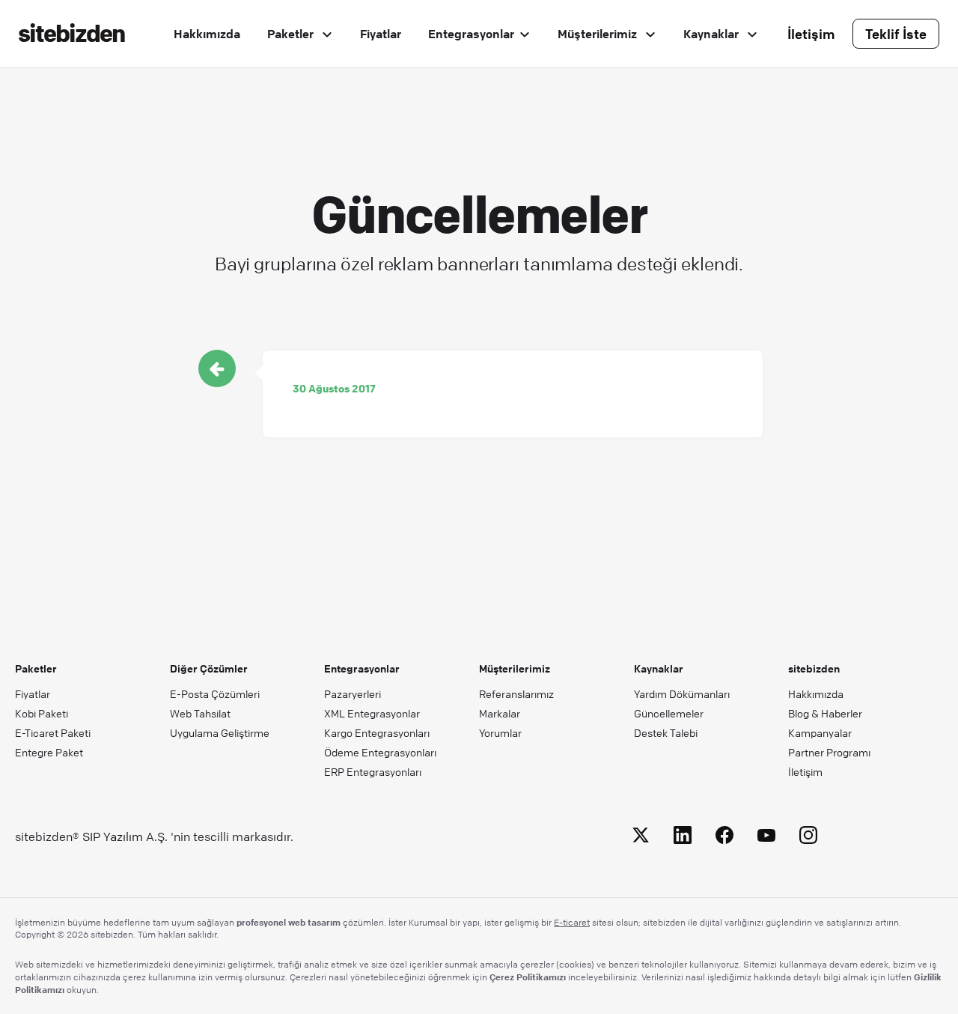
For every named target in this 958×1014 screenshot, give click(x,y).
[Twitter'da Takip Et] (641, 837)
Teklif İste (896, 33)
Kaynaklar (712, 33)
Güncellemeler (669, 713)
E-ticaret (572, 922)
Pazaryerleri (352, 693)
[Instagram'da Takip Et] (808, 837)
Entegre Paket (49, 752)
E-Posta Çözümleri (215, 693)
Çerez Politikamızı (527, 977)
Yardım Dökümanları (682, 693)
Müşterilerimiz (599, 33)
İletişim (811, 33)
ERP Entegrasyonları (372, 771)
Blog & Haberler (825, 713)
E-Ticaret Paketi (53, 732)
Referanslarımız (516, 693)
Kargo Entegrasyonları (377, 732)
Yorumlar (500, 732)
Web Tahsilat (200, 713)
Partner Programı (829, 752)
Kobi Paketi (41, 713)
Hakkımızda (207, 33)
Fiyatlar (380, 33)
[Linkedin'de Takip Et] (683, 837)
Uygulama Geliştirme (219, 732)
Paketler (292, 33)
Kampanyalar (820, 732)
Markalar (499, 713)
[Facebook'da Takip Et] (724, 837)
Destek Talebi (666, 732)
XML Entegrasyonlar (372, 713)
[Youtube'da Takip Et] (766, 837)
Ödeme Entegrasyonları (380, 752)
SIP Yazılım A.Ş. (125, 836)
